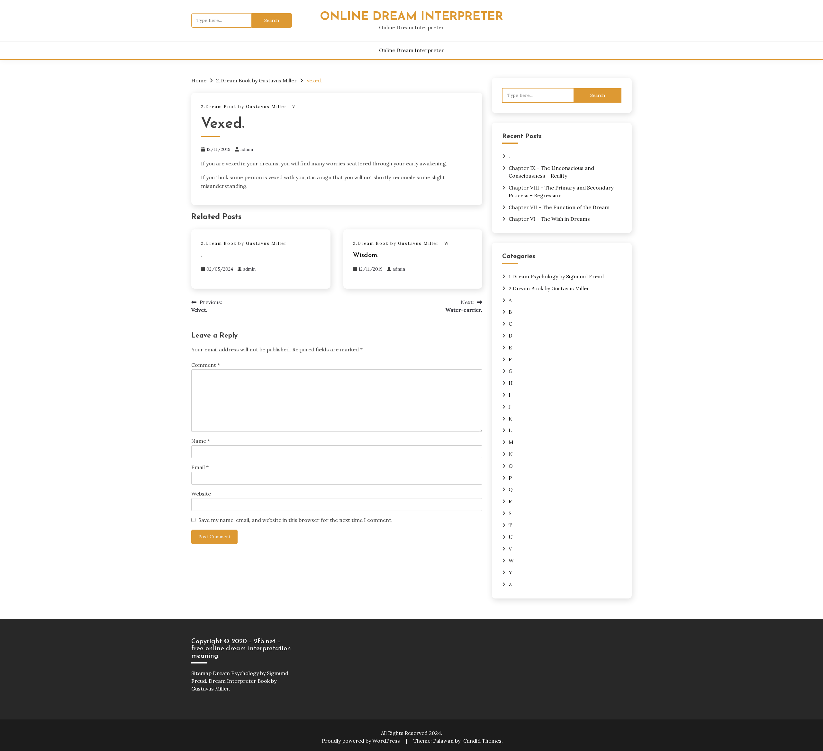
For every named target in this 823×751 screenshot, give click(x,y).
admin (246, 149)
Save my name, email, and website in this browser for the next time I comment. (295, 520)
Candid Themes (482, 740)
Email (200, 467)
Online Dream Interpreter (411, 17)
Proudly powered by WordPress (361, 740)
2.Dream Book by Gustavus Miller (244, 106)
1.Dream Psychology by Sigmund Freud (556, 276)
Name (200, 441)
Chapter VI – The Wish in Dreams (549, 219)
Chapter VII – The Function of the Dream (559, 207)
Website (201, 493)
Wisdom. (365, 255)
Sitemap (201, 673)
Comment (205, 365)
